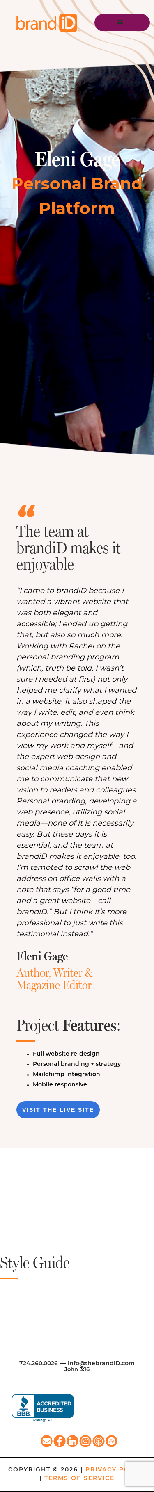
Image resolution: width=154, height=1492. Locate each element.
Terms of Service (79, 1479)
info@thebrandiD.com (101, 1364)
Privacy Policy (115, 1470)
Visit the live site (58, 1109)
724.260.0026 (38, 1364)
